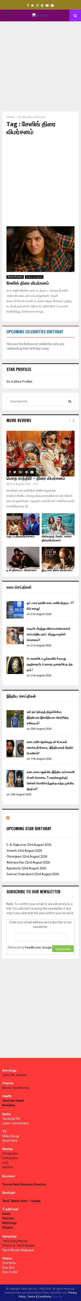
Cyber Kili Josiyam (14, 1075)
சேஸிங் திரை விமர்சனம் (27, 283)
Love (5, 1162)
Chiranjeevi (14, 856)
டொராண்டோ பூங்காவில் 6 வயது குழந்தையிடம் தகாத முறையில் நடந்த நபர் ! (50, 664)
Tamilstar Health (13, 1100)
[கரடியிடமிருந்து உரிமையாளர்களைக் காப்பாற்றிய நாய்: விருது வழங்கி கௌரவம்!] (15, 643)
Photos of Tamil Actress (18, 1245)
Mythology (9, 1223)
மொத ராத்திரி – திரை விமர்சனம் (35, 478)
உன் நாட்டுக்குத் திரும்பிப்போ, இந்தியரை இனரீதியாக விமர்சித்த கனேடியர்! (48, 717)
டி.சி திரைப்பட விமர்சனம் (21, 570)
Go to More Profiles (19, 381)
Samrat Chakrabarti (19, 874)
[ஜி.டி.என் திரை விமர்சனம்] (58, 558)
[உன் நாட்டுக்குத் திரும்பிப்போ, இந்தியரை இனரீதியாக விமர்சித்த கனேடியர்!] (15, 726)
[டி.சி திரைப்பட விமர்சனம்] (23, 558)
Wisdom (7, 1167)
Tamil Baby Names (15, 1241)
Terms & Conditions (39, 1296)
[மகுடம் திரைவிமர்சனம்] (23, 524)
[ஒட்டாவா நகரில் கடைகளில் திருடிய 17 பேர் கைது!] (15, 617)
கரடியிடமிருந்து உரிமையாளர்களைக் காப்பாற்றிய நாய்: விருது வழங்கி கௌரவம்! (48, 634)
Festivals (8, 1218)
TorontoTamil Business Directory (24, 1184)
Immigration (10, 1153)
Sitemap (58, 1296)
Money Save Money (15, 1088)
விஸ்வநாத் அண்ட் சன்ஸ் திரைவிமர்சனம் (56, 538)
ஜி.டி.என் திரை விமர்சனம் (57, 570)
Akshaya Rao (15, 862)
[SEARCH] (70, 401)
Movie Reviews (15, 277)
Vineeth (11, 850)
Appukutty (13, 868)
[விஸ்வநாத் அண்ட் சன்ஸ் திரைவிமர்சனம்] (58, 524)
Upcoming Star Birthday (28, 828)
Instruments (10, 1158)
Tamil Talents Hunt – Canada (21, 1201)
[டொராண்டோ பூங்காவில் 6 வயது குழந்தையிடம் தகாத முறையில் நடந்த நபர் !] (15, 673)
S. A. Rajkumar (16, 845)
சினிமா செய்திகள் (34, 277)
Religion (7, 1227)
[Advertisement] (40, 66)
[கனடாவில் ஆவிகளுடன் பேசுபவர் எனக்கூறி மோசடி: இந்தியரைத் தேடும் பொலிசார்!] (15, 756)
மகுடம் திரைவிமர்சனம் (20, 536)
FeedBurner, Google (38, 947)
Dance (6, 1213)
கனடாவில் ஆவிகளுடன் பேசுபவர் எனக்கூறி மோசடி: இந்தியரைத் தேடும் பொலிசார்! (50, 747)
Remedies (8, 1105)
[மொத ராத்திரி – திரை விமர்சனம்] (40, 453)
